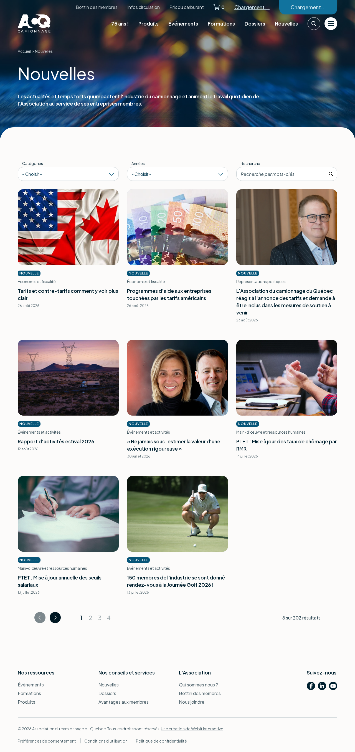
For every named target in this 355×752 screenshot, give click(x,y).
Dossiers (255, 23)
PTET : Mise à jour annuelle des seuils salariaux (60, 581)
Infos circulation (143, 7)
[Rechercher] (331, 174)
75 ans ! (120, 23)
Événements (183, 23)
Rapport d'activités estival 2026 (56, 441)
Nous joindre (191, 702)
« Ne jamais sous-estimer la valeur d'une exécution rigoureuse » (173, 445)
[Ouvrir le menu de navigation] (330, 23)
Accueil (24, 51)
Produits (148, 23)
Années (138, 163)
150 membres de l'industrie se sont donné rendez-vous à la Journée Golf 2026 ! (176, 581)
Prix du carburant (186, 7)
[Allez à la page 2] (55, 617)
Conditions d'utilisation (106, 740)
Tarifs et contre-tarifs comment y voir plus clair (68, 294)
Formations (221, 23)
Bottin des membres (97, 7)
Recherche (250, 163)
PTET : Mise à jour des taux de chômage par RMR (286, 445)
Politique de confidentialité (161, 740)
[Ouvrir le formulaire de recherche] (314, 23)
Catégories (32, 163)
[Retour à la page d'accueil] (45, 23)
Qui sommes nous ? (198, 685)
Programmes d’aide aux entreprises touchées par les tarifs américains (169, 294)
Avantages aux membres (123, 702)
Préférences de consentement (47, 740)
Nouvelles (286, 23)
